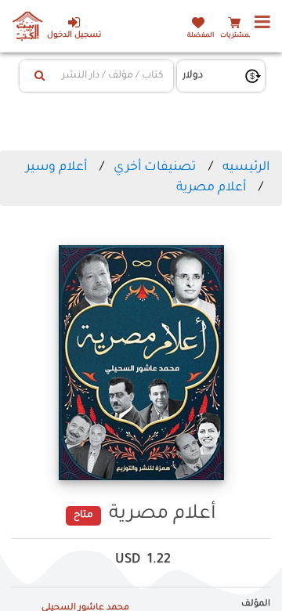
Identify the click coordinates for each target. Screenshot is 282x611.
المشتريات (236, 35)
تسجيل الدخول (74, 35)
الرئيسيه (245, 168)
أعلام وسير (56, 168)
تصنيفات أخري (155, 168)
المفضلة (200, 35)
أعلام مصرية (211, 188)
